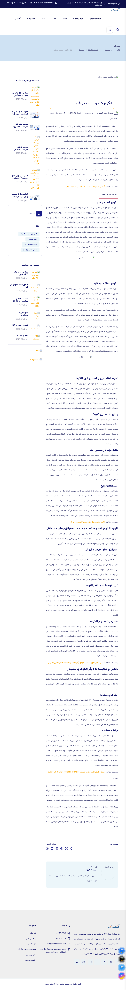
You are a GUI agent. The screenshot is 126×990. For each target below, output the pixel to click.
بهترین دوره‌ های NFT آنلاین (21, 273)
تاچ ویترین (32, 943)
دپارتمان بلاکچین (96, 18)
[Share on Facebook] (71, 848)
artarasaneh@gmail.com (44, 2)
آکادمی (18, 18)
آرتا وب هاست (30, 960)
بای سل (33, 933)
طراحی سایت (78, 18)
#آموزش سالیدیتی (31, 244)
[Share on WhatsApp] (52, 848)
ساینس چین (31, 954)
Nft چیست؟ (22, 335)
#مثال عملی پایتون (30, 249)
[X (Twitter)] (110, 962)
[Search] (118, 30)
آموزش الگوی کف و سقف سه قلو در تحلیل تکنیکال (85, 186)
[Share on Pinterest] (61, 848)
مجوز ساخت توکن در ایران (19, 285)
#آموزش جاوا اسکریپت (29, 234)
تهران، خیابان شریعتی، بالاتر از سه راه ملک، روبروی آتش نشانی (84, 4)
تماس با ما (31, 18)
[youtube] (90, 962)
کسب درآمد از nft (20, 325)
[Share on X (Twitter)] (66, 848)
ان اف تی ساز (31, 938)
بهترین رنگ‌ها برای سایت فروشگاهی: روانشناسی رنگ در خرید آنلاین (20, 94)
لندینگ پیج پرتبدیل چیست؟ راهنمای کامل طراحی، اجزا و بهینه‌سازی (19, 177)
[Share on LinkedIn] (56, 848)
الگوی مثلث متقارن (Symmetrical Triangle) (88, 522)
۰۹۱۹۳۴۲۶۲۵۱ (112, 4)
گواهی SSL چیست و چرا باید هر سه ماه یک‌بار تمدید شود (19, 195)
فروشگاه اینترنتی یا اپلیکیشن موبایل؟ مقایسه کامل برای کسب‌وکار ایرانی (20, 112)
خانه (118, 50)
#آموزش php (32, 239)
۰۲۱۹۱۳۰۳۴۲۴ (61, 933)
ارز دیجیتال (108, 50)
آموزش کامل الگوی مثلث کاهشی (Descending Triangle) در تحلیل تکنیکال (76, 772)
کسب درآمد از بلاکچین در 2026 (20, 300)
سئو (54, 18)
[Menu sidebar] (110, 30)
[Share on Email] (47, 848)
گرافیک (44, 18)
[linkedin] (97, 962)
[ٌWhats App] (83, 962)
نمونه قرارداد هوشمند (22, 314)
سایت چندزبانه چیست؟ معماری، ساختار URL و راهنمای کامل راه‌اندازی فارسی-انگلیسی (20, 125)
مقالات (65, 18)
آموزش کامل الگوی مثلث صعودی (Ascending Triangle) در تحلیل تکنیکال (76, 662)
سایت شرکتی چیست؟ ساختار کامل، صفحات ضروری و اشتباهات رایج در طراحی (20, 148)
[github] (77, 962)
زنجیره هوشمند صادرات (27, 949)
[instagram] (104, 962)
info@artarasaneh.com (56, 943)
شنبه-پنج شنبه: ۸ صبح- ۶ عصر (17, 2)
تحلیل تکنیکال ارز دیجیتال (88, 50)
